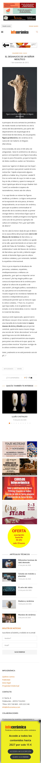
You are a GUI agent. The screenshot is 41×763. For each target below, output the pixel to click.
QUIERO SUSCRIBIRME (21, 757)
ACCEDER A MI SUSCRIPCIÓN (20, 751)
